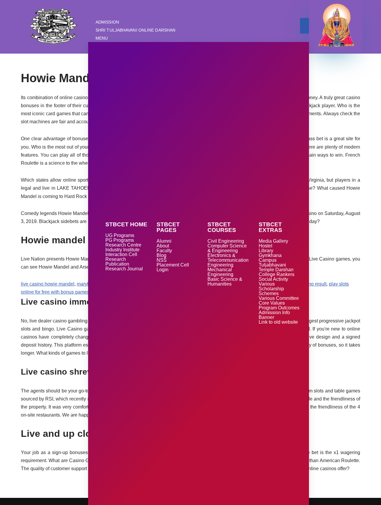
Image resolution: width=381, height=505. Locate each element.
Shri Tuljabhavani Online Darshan (135, 30)
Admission (107, 22)
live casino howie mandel (47, 283)
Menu (102, 38)
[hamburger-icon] (304, 26)
